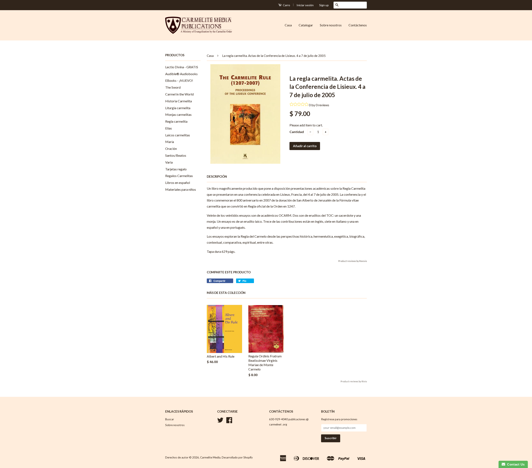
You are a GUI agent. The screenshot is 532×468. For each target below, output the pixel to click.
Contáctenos (358, 25)
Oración (171, 148)
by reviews (320, 105)
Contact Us (515, 464)
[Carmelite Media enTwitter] (220, 421)
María (169, 142)
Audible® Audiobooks (181, 74)
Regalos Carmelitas (179, 176)
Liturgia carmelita (177, 108)
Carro (286, 5)
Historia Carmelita (178, 101)
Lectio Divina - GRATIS (181, 67)
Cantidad (296, 132)
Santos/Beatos (175, 155)
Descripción (217, 176)
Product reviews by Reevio (352, 261)
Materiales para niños (180, 189)
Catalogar (306, 25)
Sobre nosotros (331, 25)
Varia (169, 162)
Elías (168, 128)
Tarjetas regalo (176, 169)
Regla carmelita (176, 121)
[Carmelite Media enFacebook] (229, 421)
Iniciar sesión (305, 5)
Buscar (169, 419)
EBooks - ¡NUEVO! (179, 80)
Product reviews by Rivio (354, 381)
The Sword (173, 87)
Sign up (324, 5)
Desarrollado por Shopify (237, 457)
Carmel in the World (179, 94)
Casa (288, 25)
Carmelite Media (210, 457)
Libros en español (177, 183)
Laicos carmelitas (177, 135)
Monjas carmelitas (178, 114)
